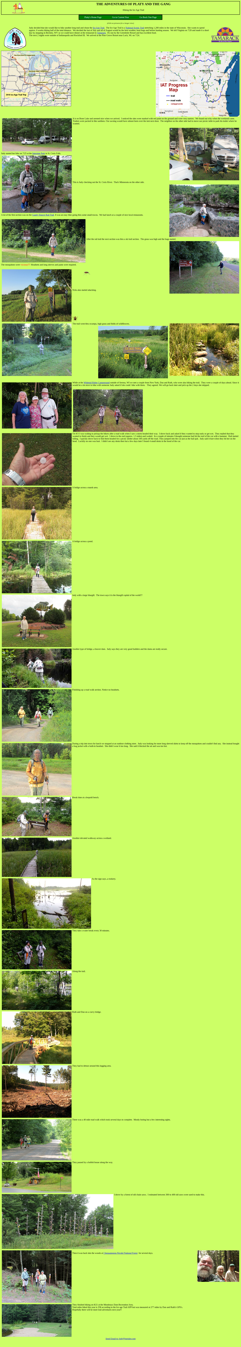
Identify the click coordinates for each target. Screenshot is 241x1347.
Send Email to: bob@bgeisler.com (121, 1338)
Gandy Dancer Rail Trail (43, 215)
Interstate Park (38, 153)
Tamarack (101, 33)
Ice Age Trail (98, 28)
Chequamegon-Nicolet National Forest (120, 1253)
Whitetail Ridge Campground (97, 382)
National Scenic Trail (135, 28)
